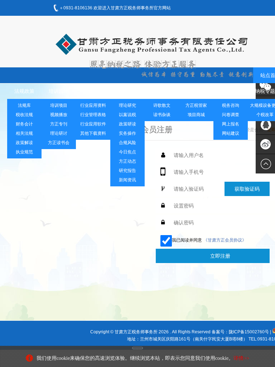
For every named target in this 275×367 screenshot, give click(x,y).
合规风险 (127, 142)
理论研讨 (58, 133)
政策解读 (24, 142)
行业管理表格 (93, 114)
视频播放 (58, 114)
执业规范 (24, 151)
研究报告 (127, 170)
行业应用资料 (93, 105)
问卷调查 (230, 114)
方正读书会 (58, 142)
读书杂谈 (161, 114)
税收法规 (24, 114)
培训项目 (58, 105)
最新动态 (127, 91)
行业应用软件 (93, 124)
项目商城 (196, 91)
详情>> (241, 358)
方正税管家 (196, 105)
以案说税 (127, 114)
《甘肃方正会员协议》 (224, 240)
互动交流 (231, 91)
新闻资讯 (127, 179)
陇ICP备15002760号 (249, 331)
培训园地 (59, 91)
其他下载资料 (93, 133)
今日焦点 (127, 151)
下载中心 (93, 91)
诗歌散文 (161, 105)
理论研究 (127, 105)
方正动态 (127, 161)
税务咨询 (230, 105)
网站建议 (230, 133)
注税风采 (162, 91)
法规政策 (24, 91)
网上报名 (230, 124)
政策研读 (127, 124)
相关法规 (24, 133)
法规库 (24, 105)
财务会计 (24, 124)
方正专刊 (58, 124)
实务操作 (127, 133)
